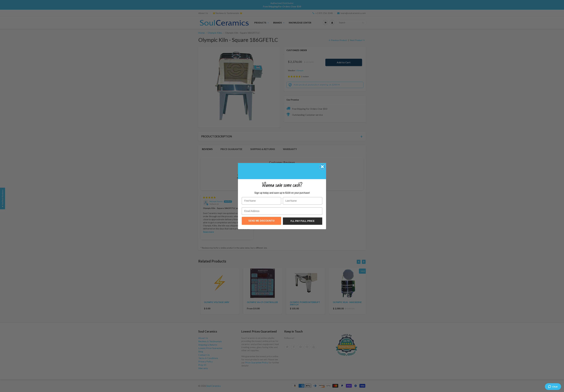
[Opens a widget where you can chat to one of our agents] (553, 387)
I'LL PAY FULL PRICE (303, 221)
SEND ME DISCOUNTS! (261, 220)
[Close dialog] (322, 166)
